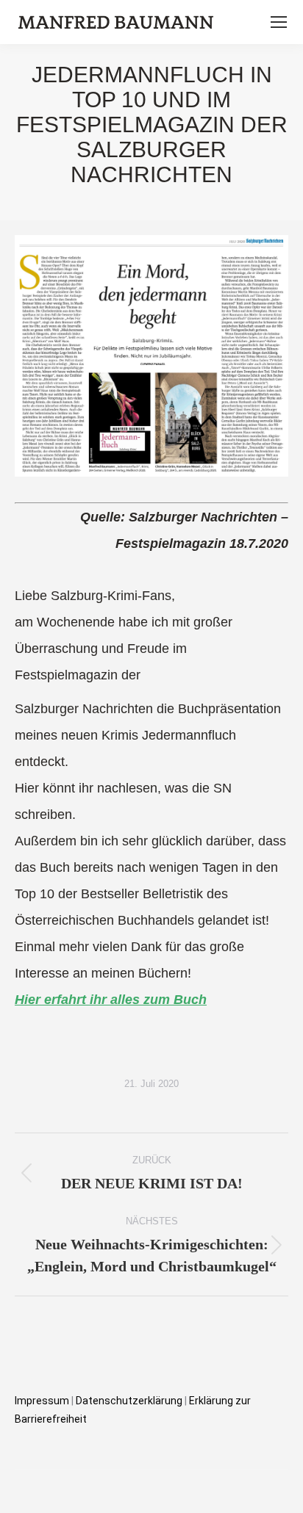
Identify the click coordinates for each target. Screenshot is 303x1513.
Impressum (42, 1401)
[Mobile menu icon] (278, 22)
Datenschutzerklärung (130, 1401)
